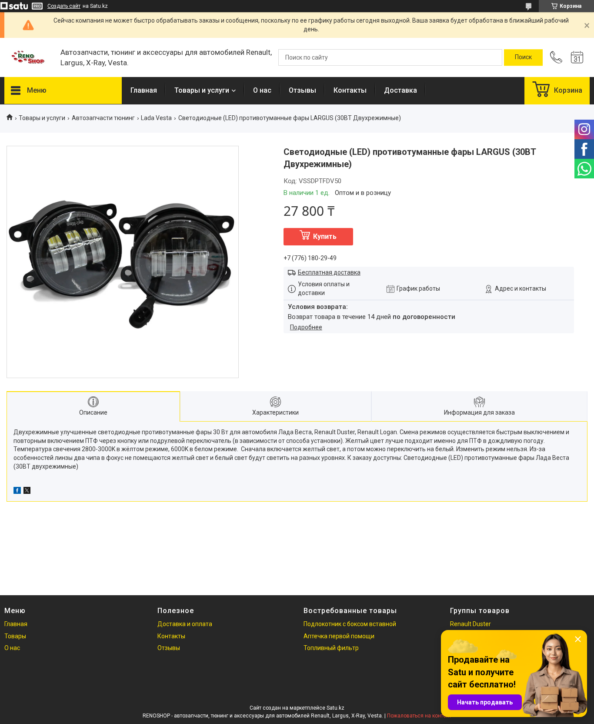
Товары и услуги (201, 90)
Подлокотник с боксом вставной (350, 623)
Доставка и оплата (184, 623)
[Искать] (523, 57)
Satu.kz (335, 708)
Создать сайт (63, 6)
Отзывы (302, 90)
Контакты (350, 90)
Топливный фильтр (331, 647)
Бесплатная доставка (329, 272)
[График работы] (577, 57)
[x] (26, 491)
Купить (325, 236)
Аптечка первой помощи (339, 636)
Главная (143, 90)
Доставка (400, 90)
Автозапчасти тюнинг (103, 117)
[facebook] (17, 491)
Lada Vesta (156, 117)
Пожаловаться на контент (419, 716)
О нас (262, 90)
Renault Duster (470, 623)
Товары (15, 636)
